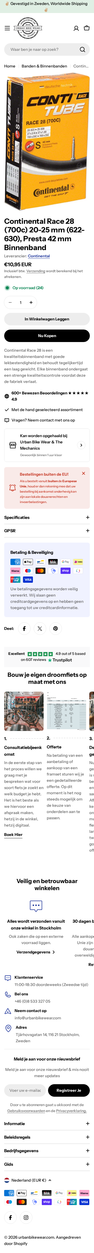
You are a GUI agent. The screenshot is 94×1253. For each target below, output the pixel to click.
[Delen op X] (40, 628)
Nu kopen (47, 335)
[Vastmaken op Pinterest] (55, 628)
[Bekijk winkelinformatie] (81, 445)
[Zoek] (82, 49)
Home (9, 66)
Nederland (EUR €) (28, 1180)
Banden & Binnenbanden (44, 66)
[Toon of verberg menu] (7, 28)
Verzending (35, 271)
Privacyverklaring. (71, 1110)
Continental (39, 255)
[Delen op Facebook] (24, 628)
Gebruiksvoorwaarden (26, 1110)
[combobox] (47, 49)
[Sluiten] (84, 473)
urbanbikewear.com (36, 1237)
